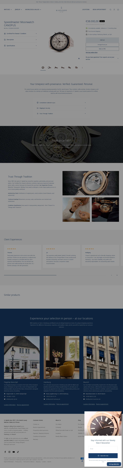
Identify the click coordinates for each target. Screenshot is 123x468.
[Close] (118, 415)
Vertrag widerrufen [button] (114, 464)
